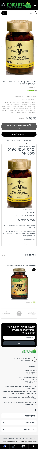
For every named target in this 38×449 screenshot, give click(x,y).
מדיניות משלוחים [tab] (13, 140)
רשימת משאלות (31, 96)
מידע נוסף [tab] (27, 140)
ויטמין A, (5, 108)
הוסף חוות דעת (33, 88)
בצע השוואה (18, 96)
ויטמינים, (32, 110)
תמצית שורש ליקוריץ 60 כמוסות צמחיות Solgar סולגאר (21, 265)
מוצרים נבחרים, (15, 110)
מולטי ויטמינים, (24, 110)
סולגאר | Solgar (33, 79)
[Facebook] (35, 409)
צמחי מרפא (14, 112)
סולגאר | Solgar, (22, 112)
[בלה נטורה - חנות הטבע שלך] (19, 4)
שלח (19, 343)
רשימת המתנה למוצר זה (19, 134)
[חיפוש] (4, 13)
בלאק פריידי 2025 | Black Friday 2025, (18, 108)
